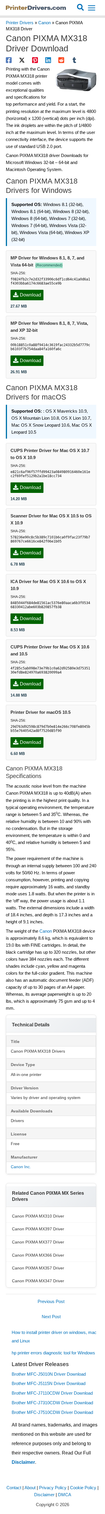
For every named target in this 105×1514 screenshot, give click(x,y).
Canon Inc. (21, 1166)
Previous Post (51, 1301)
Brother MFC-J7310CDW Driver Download (52, 1402)
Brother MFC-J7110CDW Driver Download (52, 1393)
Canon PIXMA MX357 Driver (38, 1268)
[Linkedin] (48, 60)
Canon (44, 22)
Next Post (51, 1316)
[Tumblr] (74, 60)
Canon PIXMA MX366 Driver (38, 1255)
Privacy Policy (52, 1487)
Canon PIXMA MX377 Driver (38, 1242)
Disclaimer (23, 1462)
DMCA (64, 1494)
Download (30, 294)
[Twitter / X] (22, 60)
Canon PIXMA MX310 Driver (38, 1216)
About (30, 1487)
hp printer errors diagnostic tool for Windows (53, 1353)
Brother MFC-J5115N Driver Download (48, 1383)
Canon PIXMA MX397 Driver (38, 1229)
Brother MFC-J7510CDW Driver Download (52, 1412)
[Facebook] (9, 60)
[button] (80, 8)
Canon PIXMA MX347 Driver (38, 1280)
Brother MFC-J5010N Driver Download (49, 1374)
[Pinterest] (35, 60)
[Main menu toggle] (91, 7)
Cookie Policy (83, 1487)
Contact (13, 1487)
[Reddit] (61, 60)
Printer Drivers (20, 22)
